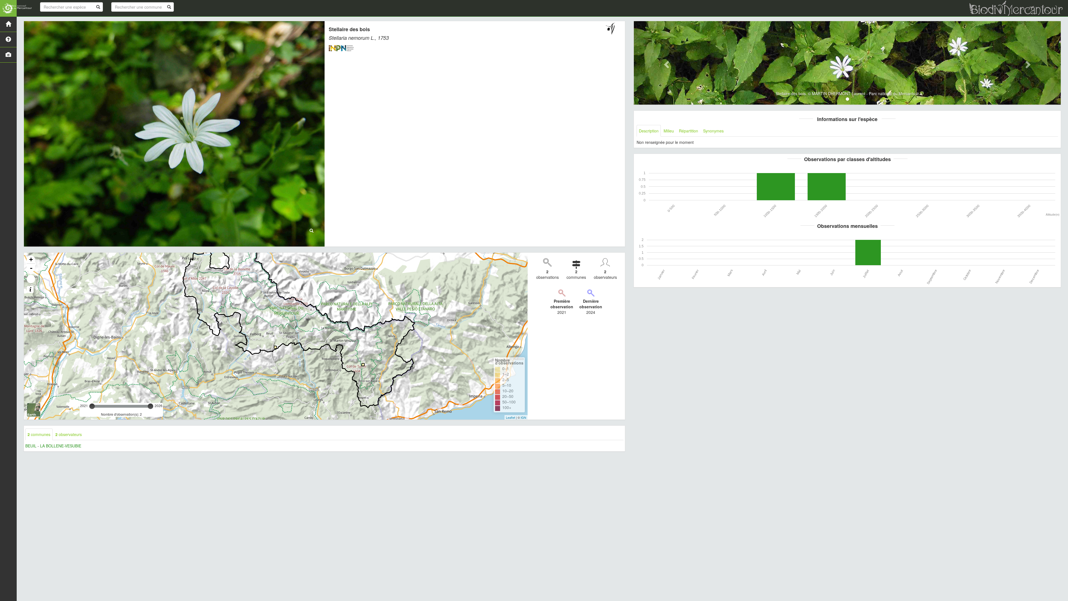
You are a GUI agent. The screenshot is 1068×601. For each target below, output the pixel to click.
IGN (523, 417)
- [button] (31, 268)
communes (39, 434)
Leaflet (510, 417)
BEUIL (30, 446)
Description (649, 131)
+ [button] (31, 259)
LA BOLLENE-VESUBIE (60, 446)
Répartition (688, 131)
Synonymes (713, 131)
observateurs (68, 434)
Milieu (669, 131)
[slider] (92, 406)
